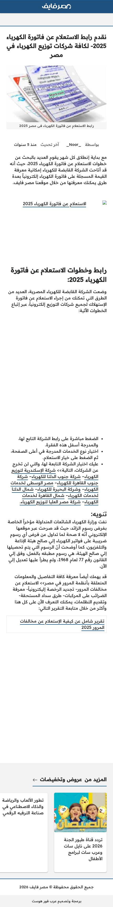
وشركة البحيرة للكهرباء (59, 489)
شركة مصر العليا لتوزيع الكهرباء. (50, 501)
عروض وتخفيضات (61, 779)
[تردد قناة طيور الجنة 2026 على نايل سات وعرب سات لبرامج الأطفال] (80, 832)
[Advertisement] (56, 374)
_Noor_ (73, 144)
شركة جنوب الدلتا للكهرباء (56, 476)
